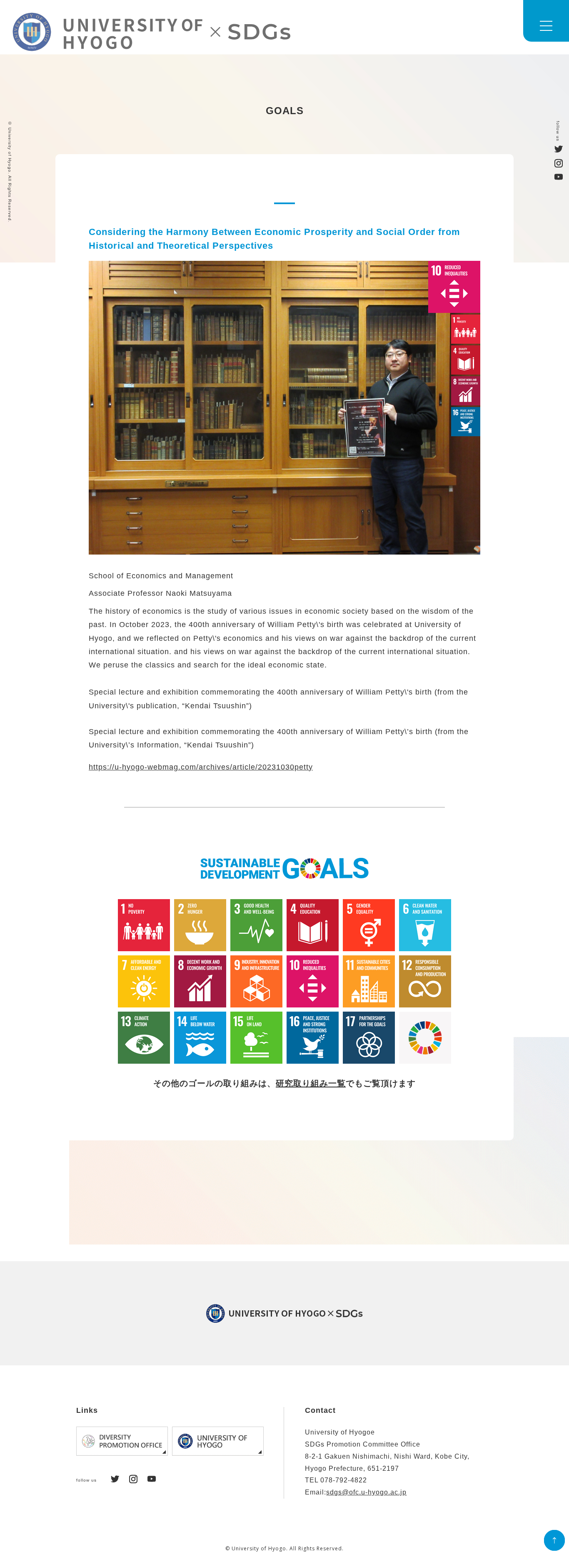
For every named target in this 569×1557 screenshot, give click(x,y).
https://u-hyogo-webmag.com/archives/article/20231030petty (201, 767)
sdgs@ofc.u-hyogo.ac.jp (366, 1492)
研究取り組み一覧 (311, 1083)
